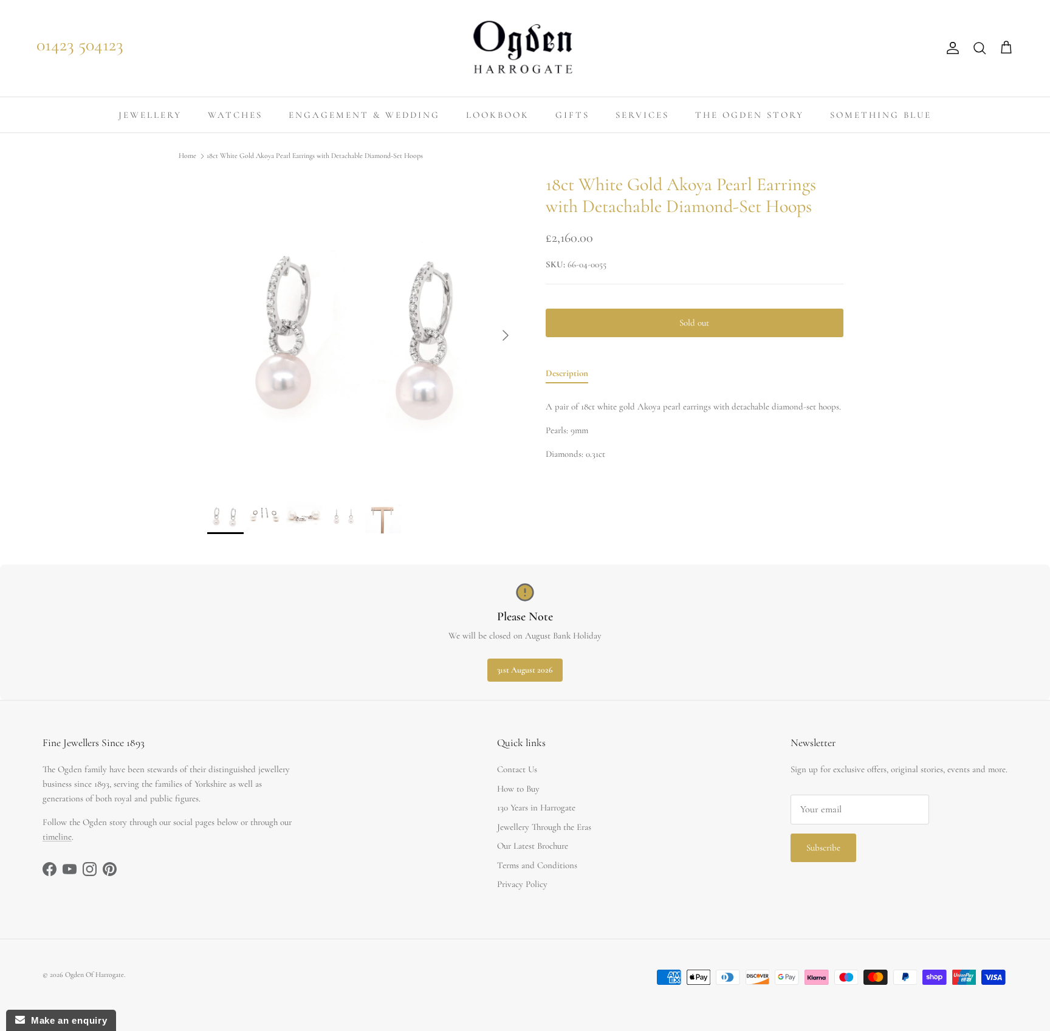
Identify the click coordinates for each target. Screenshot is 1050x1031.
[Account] (950, 48)
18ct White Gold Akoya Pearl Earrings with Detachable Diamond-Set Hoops (315, 156)
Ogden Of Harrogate (94, 974)
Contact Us (517, 769)
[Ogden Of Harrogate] (525, 48)
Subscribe (823, 847)
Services (642, 114)
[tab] (567, 375)
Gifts (572, 114)
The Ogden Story (749, 114)
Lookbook (497, 114)
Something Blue (881, 114)
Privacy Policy (522, 884)
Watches (235, 114)
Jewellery (150, 114)
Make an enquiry (66, 1020)
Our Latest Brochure (532, 845)
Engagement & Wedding (364, 114)
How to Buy (518, 788)
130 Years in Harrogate (536, 807)
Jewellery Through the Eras (544, 826)
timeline (57, 836)
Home (187, 156)
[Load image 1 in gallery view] (363, 329)
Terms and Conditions (537, 865)
